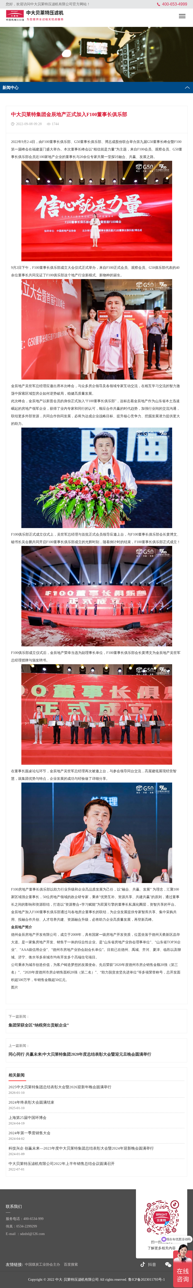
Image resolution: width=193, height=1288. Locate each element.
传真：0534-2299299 (21, 1226)
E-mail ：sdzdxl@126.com (25, 1234)
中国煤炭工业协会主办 (42, 1264)
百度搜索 (71, 1264)
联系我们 (14, 1206)
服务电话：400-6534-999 (24, 1219)
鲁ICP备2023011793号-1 (146, 1279)
